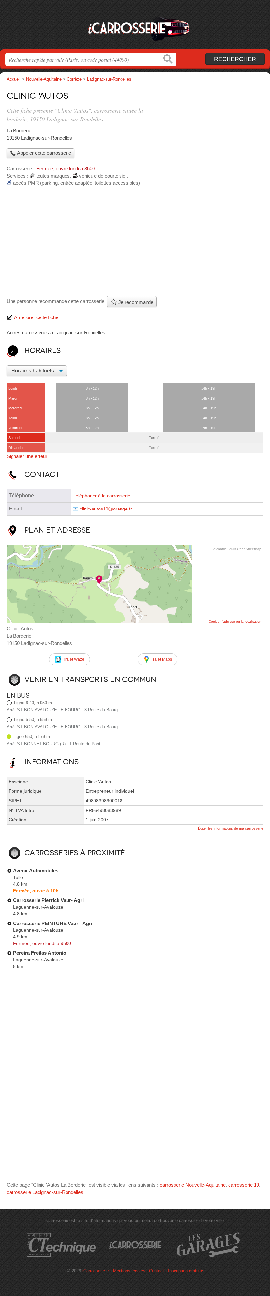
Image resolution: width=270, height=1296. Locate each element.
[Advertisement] (135, 243)
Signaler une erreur (27, 456)
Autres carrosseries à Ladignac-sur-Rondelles (56, 332)
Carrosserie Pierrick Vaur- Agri (48, 900)
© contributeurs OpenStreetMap (237, 549)
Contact (156, 1270)
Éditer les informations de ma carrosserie (230, 828)
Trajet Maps (161, 659)
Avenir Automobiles (35, 870)
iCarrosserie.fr (135, 27)
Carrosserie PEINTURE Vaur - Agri (52, 923)
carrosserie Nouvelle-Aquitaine (193, 1185)
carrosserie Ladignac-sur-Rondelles (45, 1192)
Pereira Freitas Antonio (39, 953)
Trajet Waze (73, 659)
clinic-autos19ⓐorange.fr (106, 509)
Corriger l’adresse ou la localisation (235, 621)
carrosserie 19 (243, 1185)
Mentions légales (129, 1270)
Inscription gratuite (185, 1270)
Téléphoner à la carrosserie (101, 495)
